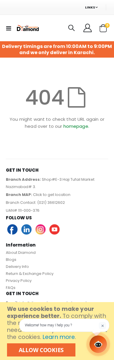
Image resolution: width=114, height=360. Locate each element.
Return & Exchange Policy (29, 273)
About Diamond (21, 252)
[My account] (88, 28)
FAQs (10, 287)
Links (90, 7)
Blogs (11, 259)
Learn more (59, 337)
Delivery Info (17, 266)
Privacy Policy (19, 280)
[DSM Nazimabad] (27, 28)
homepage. (76, 126)
